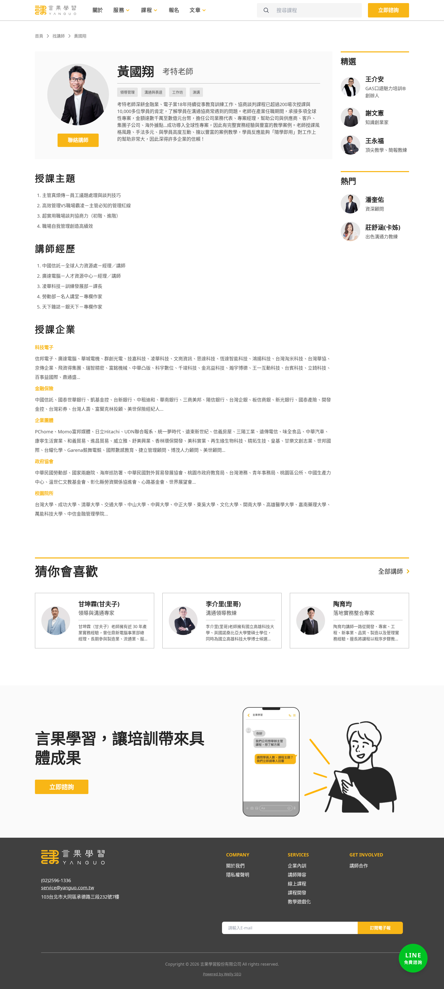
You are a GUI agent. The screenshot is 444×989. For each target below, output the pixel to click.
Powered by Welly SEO (222, 974)
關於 (97, 10)
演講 (196, 92)
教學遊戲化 (299, 902)
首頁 (39, 36)
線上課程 (297, 884)
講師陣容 (297, 875)
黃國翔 (80, 36)
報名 (174, 10)
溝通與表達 (153, 92)
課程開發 (297, 893)
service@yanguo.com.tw (67, 887)
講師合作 (358, 866)
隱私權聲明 (237, 875)
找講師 (58, 36)
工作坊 (177, 92)
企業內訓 (297, 866)
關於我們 (235, 866)
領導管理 (127, 92)
